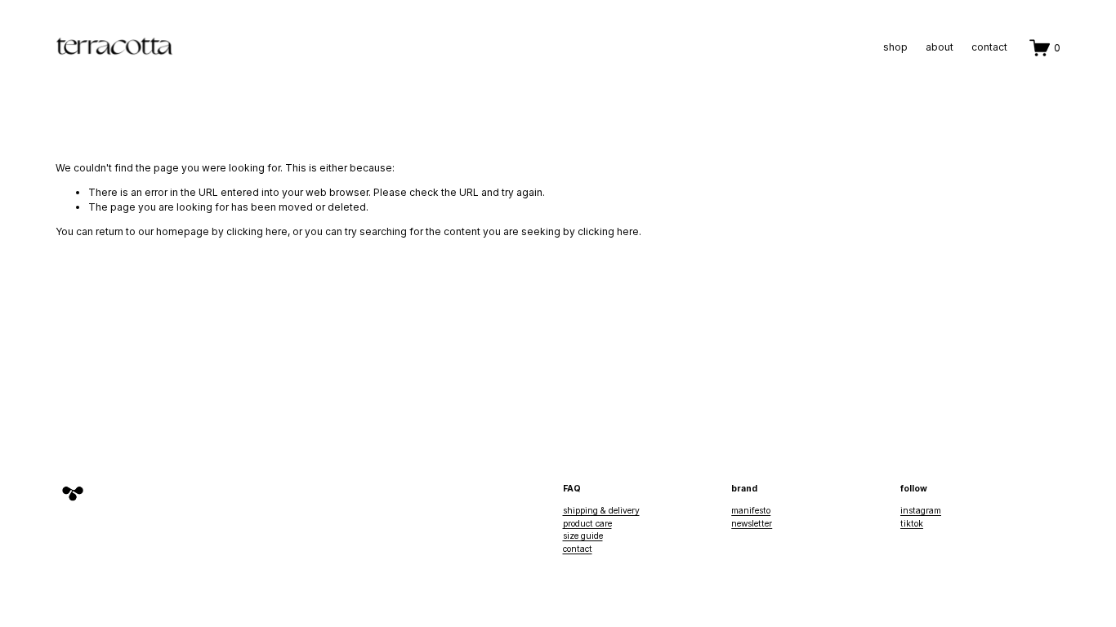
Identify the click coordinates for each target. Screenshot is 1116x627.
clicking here (257, 231)
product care (587, 523)
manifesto (750, 510)
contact (989, 47)
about (939, 47)
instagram (920, 510)
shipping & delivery (601, 510)
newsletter (751, 523)
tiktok (911, 523)
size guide (583, 535)
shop (895, 47)
